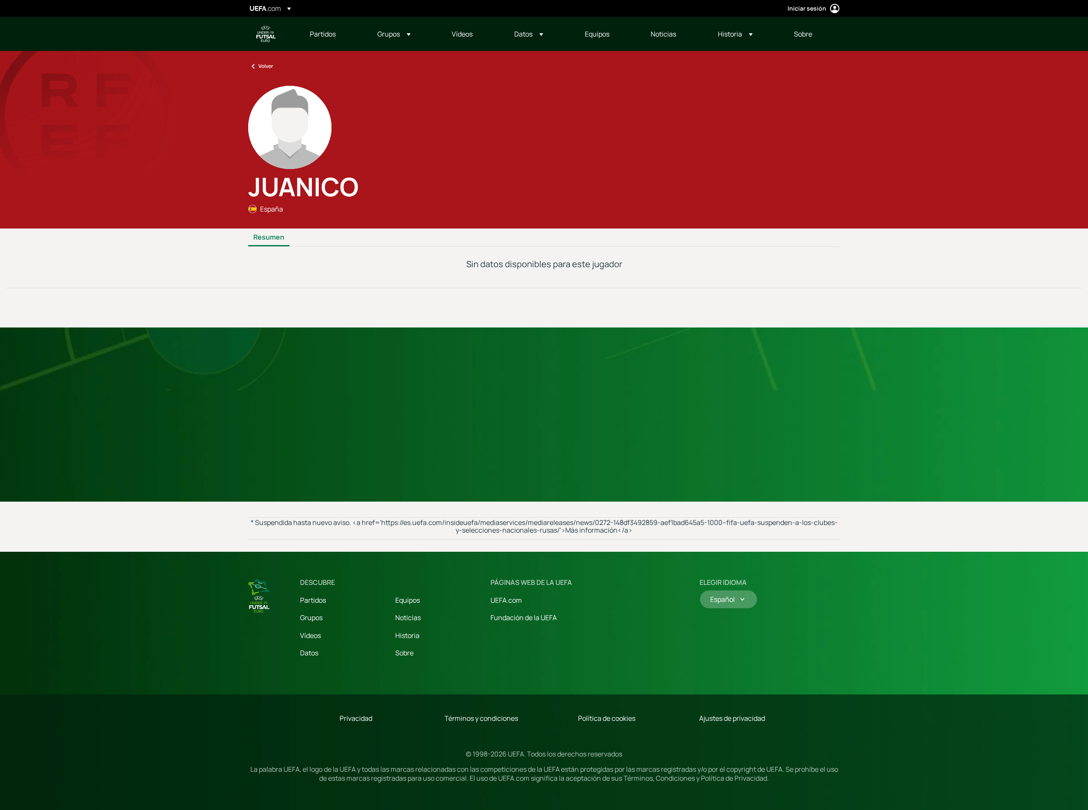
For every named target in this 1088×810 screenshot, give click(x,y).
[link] (322, 34)
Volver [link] (265, 66)
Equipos (407, 600)
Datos (309, 653)
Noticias (408, 617)
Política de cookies (606, 718)
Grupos (311, 617)
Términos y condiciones (481, 718)
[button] (394, 34)
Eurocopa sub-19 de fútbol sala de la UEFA (266, 34)
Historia (407, 635)
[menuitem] (333, 34)
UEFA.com (506, 600)
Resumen (268, 237)
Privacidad (356, 718)
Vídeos (310, 635)
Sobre (404, 653)
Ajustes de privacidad (732, 718)
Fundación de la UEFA (523, 617)
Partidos (313, 600)
